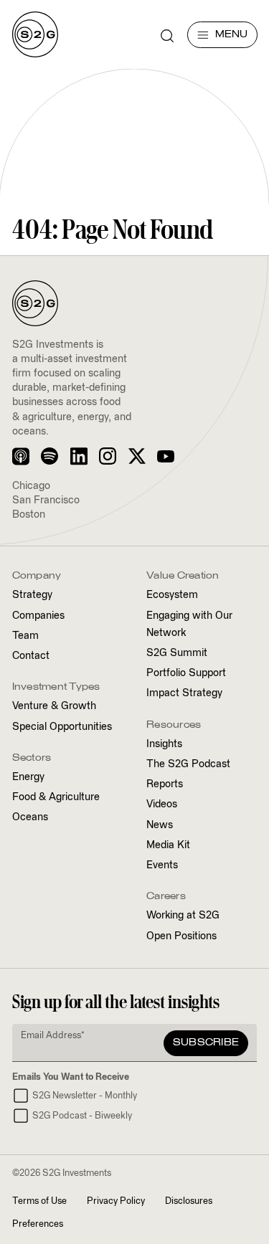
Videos (161, 804)
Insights (164, 744)
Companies (38, 616)
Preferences (37, 1224)
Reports (164, 784)
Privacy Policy (116, 1201)
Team (25, 636)
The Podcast (188, 764)
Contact (30, 656)
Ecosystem (172, 595)
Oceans (30, 817)
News (159, 825)
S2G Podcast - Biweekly (82, 1116)
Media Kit (168, 845)
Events (162, 865)
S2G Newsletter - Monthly (84, 1096)
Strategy (32, 595)
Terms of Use (39, 1201)
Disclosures (188, 1201)
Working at (183, 916)
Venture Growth (54, 706)
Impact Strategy (184, 693)
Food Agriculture (56, 797)
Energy (28, 777)
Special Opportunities (62, 727)
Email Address (53, 1035)
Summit (176, 653)
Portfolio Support (186, 673)
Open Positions (181, 936)
